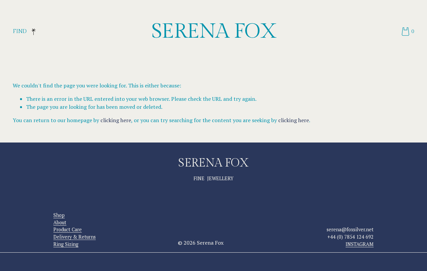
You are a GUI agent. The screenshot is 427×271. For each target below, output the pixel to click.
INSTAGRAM (360, 244)
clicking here (115, 120)
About (59, 222)
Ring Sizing (65, 244)
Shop (59, 215)
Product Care (67, 229)
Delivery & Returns (74, 237)
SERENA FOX (214, 31)
